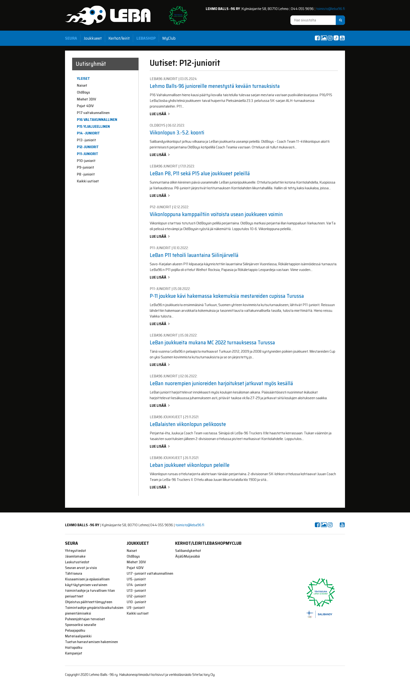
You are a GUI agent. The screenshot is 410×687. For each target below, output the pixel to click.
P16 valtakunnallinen (97, 120)
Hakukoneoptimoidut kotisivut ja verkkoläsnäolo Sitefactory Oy (167, 675)
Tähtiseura (73, 573)
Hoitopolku (73, 647)
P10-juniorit (86, 161)
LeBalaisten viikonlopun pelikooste (188, 424)
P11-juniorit (87, 154)
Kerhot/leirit (119, 38)
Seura (71, 38)
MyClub (169, 38)
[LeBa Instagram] (330, 38)
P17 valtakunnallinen (93, 113)
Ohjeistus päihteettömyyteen (88, 602)
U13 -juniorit (136, 590)
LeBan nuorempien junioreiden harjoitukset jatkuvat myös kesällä (221, 383)
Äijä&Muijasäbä (187, 556)
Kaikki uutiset (88, 181)
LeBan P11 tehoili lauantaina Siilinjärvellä (194, 255)
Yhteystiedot (75, 551)
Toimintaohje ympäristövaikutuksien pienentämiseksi (94, 610)
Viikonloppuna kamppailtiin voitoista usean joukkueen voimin (216, 214)
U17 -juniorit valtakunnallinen (150, 573)
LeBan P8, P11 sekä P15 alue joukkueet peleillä (200, 173)
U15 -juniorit (136, 579)
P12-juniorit (88, 147)
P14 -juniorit (88, 133)
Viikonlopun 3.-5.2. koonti (177, 132)
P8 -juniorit (86, 174)
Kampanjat (73, 653)
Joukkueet (93, 38)
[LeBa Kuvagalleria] (323, 38)
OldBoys (83, 92)
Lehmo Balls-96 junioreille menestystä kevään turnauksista (215, 86)
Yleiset (83, 78)
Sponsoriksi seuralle (80, 625)
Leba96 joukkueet (166, 417)
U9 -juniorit (136, 608)
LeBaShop (146, 38)
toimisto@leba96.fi (330, 9)
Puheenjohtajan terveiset (85, 619)
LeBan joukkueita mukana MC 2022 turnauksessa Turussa (212, 342)
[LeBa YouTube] (342, 38)
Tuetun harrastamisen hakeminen (91, 642)
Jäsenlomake (75, 556)
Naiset (82, 85)
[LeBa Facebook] (317, 38)
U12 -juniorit (136, 596)
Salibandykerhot (188, 551)
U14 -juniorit (136, 585)
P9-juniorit (85, 167)
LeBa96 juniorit (164, 79)
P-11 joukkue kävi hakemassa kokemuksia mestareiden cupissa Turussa (227, 296)
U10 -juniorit (136, 602)
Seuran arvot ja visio (81, 568)
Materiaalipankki (78, 636)
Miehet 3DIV (86, 99)
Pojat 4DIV (85, 106)
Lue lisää (158, 114)
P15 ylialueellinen (93, 126)
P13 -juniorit (86, 140)
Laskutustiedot (77, 562)
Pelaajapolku (75, 630)
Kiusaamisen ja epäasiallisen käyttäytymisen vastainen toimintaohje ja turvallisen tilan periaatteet (90, 587)
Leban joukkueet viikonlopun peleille (189, 465)
